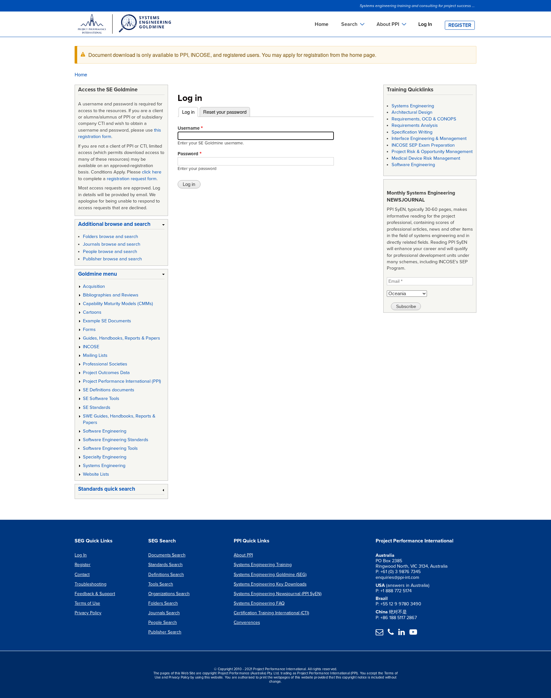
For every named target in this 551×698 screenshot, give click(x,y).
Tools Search (160, 584)
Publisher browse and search (112, 259)
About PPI (243, 555)
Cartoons (92, 312)
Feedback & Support (95, 593)
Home (321, 24)
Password (188, 154)
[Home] (124, 25)
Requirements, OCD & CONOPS (424, 119)
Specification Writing (412, 132)
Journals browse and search (111, 244)
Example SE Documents (107, 321)
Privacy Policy (88, 613)
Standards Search (165, 564)
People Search (162, 622)
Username (189, 128)
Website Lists (96, 474)
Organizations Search (169, 593)
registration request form (132, 178)
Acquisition (94, 286)
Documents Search (167, 555)
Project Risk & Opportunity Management (432, 151)
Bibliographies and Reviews (110, 295)
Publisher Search (164, 632)
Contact (82, 574)
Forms (89, 329)
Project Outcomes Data (106, 372)
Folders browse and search (110, 236)
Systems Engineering (104, 465)
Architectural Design (412, 112)
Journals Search (164, 613)
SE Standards (96, 407)
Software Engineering (104, 431)
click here (151, 172)
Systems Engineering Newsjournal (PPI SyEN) (277, 593)
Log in (190, 111)
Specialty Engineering (104, 457)
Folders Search (163, 603)
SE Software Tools (101, 398)
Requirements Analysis (415, 125)
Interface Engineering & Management (429, 138)
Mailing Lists (95, 355)
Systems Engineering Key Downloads (270, 584)
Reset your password (224, 111)
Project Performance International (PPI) (122, 381)
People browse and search (110, 251)
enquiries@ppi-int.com (397, 577)
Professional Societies (105, 364)
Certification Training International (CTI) (271, 613)
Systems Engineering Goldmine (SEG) (270, 574)
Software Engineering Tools (110, 448)
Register (459, 25)
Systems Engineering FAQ (259, 603)
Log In (425, 24)
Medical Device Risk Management (426, 158)
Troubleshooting (91, 584)
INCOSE (91, 346)
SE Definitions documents (108, 390)
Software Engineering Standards (115, 439)
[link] (121, 225)
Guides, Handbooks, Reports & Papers (121, 338)
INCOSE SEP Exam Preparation (423, 145)
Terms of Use (87, 603)
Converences (247, 622)
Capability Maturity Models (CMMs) (118, 303)
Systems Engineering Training (263, 564)
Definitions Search (166, 574)
